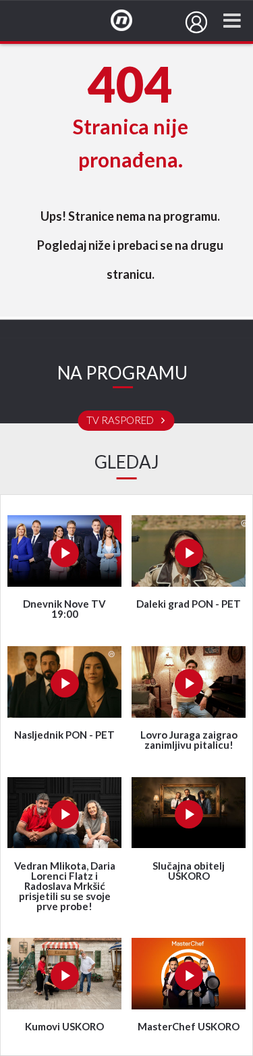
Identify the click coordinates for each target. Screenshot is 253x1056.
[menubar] (196, 22)
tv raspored (121, 421)
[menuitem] (196, 22)
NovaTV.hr (130, 21)
